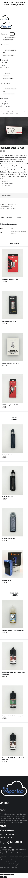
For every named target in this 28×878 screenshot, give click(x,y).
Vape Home (3, 112)
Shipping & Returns (12, 851)
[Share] (8, 874)
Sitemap (13, 849)
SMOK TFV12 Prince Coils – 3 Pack (10, 279)
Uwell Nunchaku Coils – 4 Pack (9, 321)
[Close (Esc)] (12, 874)
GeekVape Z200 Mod (6, 580)
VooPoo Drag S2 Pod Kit (7, 497)
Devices (14, 112)
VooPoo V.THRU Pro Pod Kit (8, 538)
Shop (9, 112)
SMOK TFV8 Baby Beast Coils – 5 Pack (10, 405)
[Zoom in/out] (1, 874)
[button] (3, 11)
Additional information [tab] (6, 218)
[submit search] (12, 34)
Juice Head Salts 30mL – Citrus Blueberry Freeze (13, 630)
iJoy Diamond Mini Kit (11, 208)
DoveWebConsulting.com (19, 853)
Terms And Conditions (20, 849)
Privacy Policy (3, 851)
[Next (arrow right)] (5, 877)
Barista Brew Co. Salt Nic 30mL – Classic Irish (12, 716)
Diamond (4, 208)
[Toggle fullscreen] (5, 874)
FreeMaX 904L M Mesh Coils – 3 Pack (10, 363)
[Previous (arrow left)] (1, 877)
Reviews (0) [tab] (20, 218)
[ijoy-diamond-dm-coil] (14, 131)
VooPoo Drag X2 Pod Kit (7, 455)
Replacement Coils (22, 112)
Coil (1, 191)
